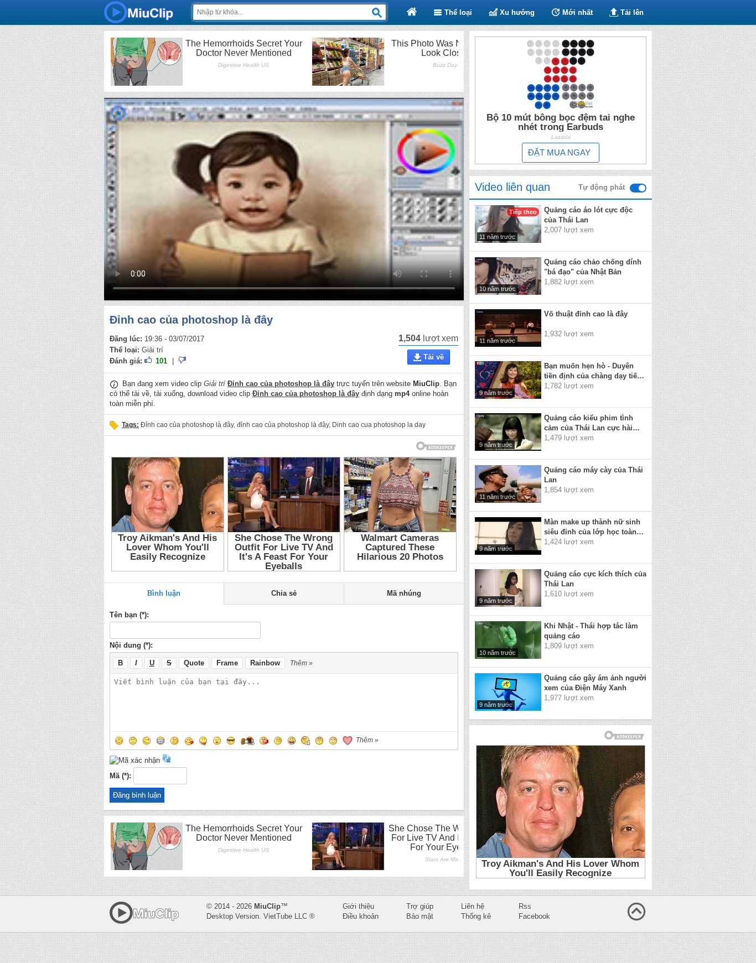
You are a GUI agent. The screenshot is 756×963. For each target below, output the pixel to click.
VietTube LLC (285, 916)
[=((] (264, 741)
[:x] (189, 741)
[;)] (147, 741)
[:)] (119, 741)
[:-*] (217, 741)
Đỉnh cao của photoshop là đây (187, 425)
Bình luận (163, 593)
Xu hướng (516, 12)
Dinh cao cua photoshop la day (379, 425)
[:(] (133, 741)
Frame (227, 663)
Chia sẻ (284, 593)
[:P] (203, 741)
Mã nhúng (404, 593)
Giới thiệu (358, 906)
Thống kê (476, 916)
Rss (525, 906)
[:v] (278, 741)
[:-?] (305, 741)
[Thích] (149, 361)
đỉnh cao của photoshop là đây (283, 425)
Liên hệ (472, 906)
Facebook (534, 916)
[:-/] (175, 741)
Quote (194, 663)
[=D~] (292, 741)
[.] (319, 741)
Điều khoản (361, 916)
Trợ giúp (419, 906)
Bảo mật (419, 916)
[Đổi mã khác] (166, 760)
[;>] (333, 741)
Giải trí (152, 350)
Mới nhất (576, 12)
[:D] (160, 741)
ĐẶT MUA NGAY (559, 152)
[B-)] (231, 741)
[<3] (347, 741)
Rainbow (265, 663)
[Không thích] (182, 361)
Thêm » (301, 663)
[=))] (248, 741)
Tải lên (631, 12)
